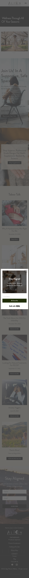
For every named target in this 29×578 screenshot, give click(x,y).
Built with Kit (14, 306)
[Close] (26, 271)
